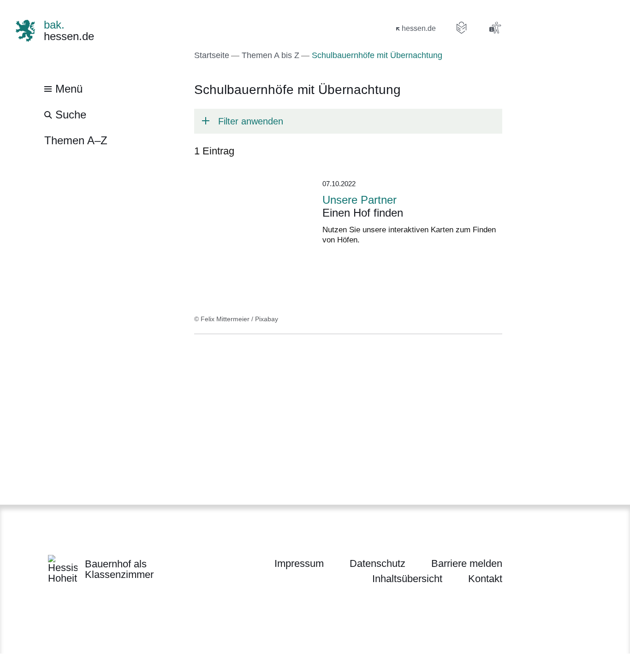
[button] (348, 121)
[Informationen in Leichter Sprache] (461, 27)
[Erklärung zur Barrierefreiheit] (494, 27)
